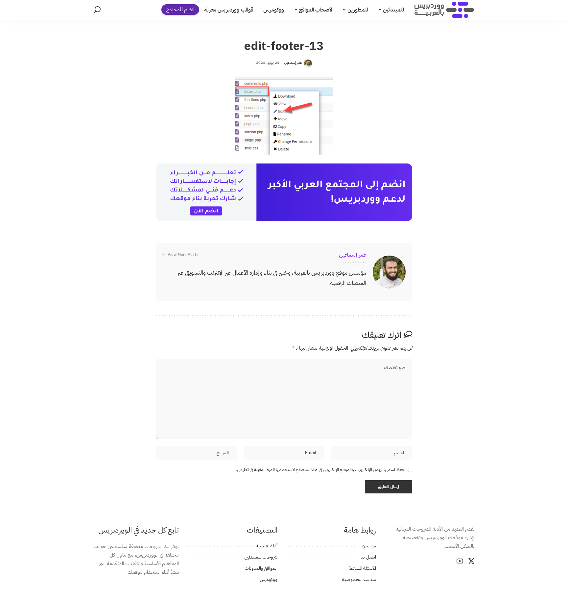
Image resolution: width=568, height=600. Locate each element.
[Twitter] (471, 561)
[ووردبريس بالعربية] (444, 10)
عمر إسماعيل (293, 62)
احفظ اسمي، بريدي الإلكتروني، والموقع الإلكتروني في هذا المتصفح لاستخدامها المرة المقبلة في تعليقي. (321, 469)
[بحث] (97, 10)
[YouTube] (460, 561)
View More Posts (183, 255)
